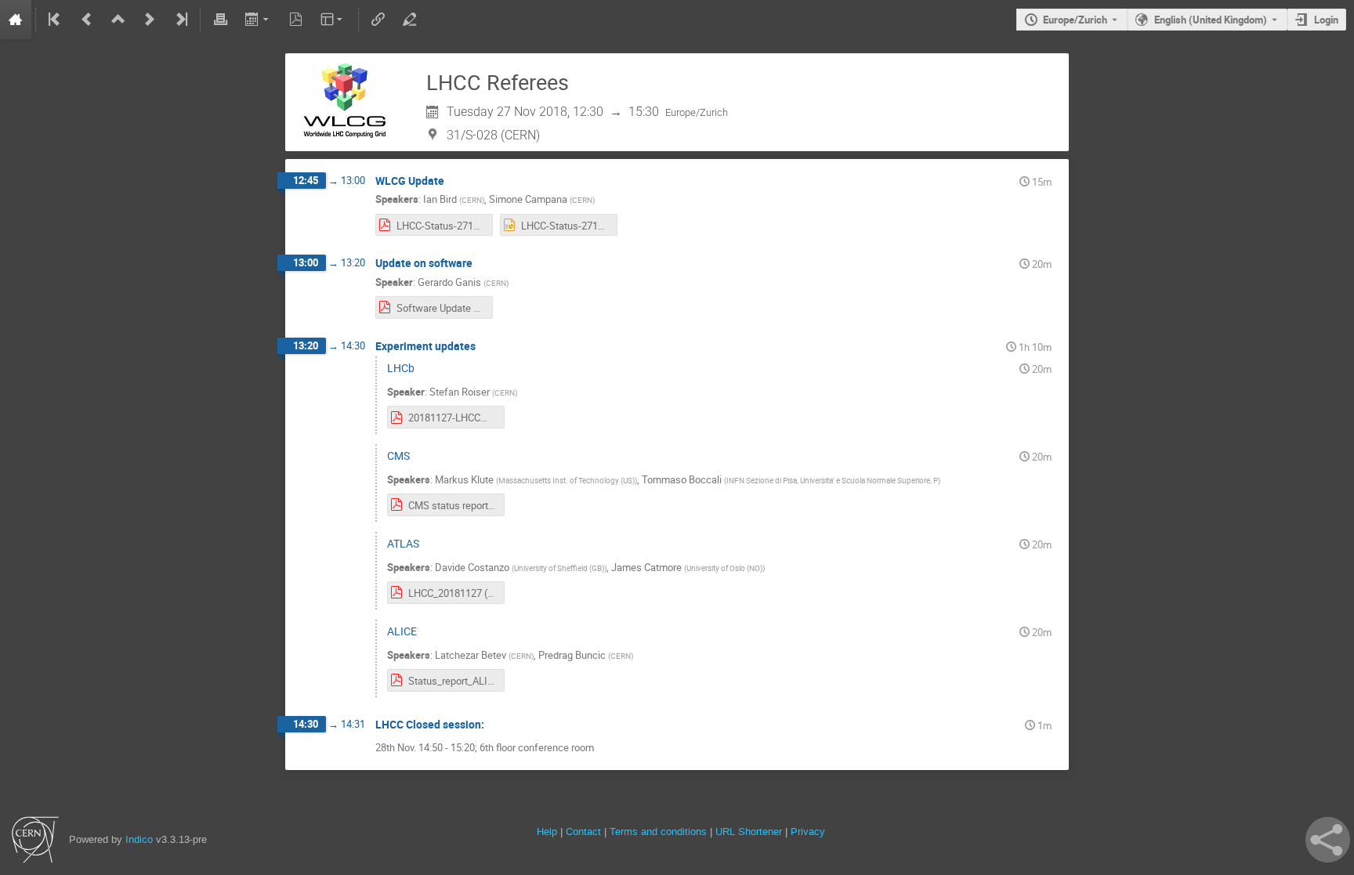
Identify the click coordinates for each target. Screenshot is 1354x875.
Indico (139, 839)
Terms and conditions (658, 831)
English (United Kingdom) (1210, 20)
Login (1326, 20)
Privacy (808, 831)
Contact (583, 831)
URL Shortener (748, 831)
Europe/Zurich (1075, 20)
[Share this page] (1327, 839)
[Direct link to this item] (455, 181)
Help (547, 831)
